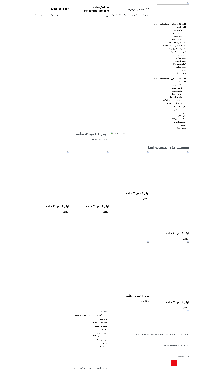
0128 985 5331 (60, 9)
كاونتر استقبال (176, 39)
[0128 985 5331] (49, 4)
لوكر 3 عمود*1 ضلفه (177, 233)
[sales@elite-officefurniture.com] (89, 3)
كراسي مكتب (177, 33)
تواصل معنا (181, 73)
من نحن (183, 70)
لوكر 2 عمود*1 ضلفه (57, 206)
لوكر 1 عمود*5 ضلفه (137, 193)
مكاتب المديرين (176, 30)
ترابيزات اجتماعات (175, 42)
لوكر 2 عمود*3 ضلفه (97, 206)
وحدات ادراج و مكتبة (174, 48)
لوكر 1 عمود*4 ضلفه (137, 295)
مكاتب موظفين (176, 36)
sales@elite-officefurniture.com (96, 8)
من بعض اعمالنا (180, 67)
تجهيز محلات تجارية (178, 51)
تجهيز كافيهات (180, 61)
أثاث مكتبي (181, 27)
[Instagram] (174, 363)
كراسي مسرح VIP (179, 64)
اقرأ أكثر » (185, 239)
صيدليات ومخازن (179, 54)
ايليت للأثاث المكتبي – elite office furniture (170, 24)
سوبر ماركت (181, 57)
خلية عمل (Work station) (172, 45)
